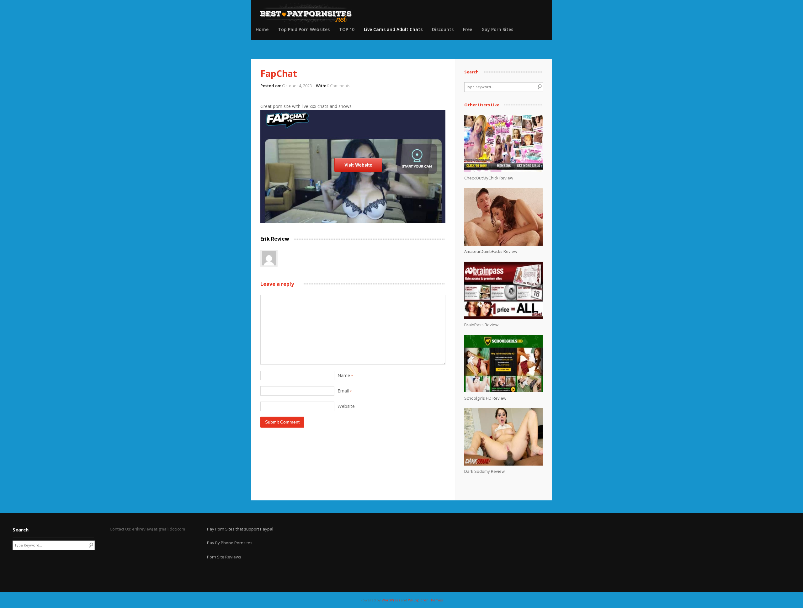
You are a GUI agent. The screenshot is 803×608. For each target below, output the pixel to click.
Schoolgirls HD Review (485, 398)
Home (262, 29)
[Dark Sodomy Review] (503, 464)
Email (345, 390)
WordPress (391, 600)
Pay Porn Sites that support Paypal (240, 529)
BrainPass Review (481, 325)
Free (467, 29)
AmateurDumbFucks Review (490, 251)
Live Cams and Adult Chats (393, 29)
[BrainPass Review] (503, 317)
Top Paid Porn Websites (304, 29)
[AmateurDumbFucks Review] (503, 244)
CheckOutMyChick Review (488, 178)
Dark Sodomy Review (484, 471)
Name (345, 375)
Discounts (443, 29)
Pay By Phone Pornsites (230, 543)
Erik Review (274, 238)
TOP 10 (346, 29)
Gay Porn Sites (497, 29)
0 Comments (338, 85)
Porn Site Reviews (224, 557)
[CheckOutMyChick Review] (503, 170)
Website (346, 406)
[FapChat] (352, 221)
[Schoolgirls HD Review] (503, 390)
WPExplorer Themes (425, 600)
